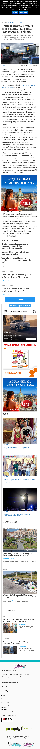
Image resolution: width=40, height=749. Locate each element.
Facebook (5, 692)
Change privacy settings (8, 712)
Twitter (5, 690)
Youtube (5, 694)
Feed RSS (5, 696)
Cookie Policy (5, 705)
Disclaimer (4, 707)
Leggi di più (23, 12)
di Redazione (6, 65)
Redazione (4, 710)
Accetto (15, 12)
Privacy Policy (5, 703)
